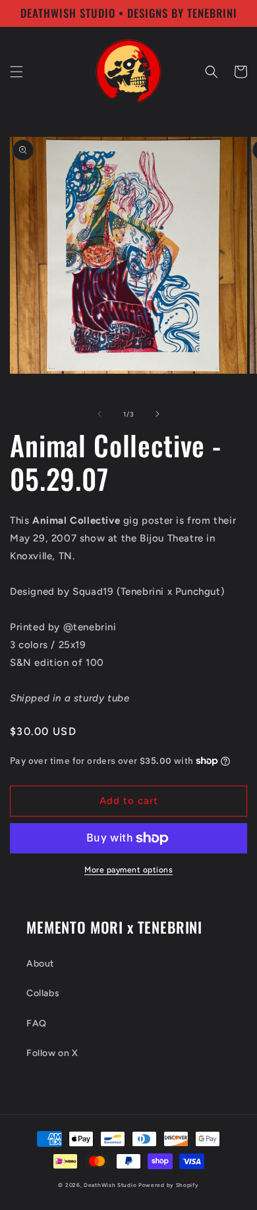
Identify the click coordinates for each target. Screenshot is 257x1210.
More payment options (128, 869)
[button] (16, 71)
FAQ (36, 1023)
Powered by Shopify (168, 1185)
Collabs (42, 993)
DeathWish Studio (110, 1185)
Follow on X (52, 1053)
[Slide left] (99, 413)
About (40, 963)
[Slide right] (157, 413)
